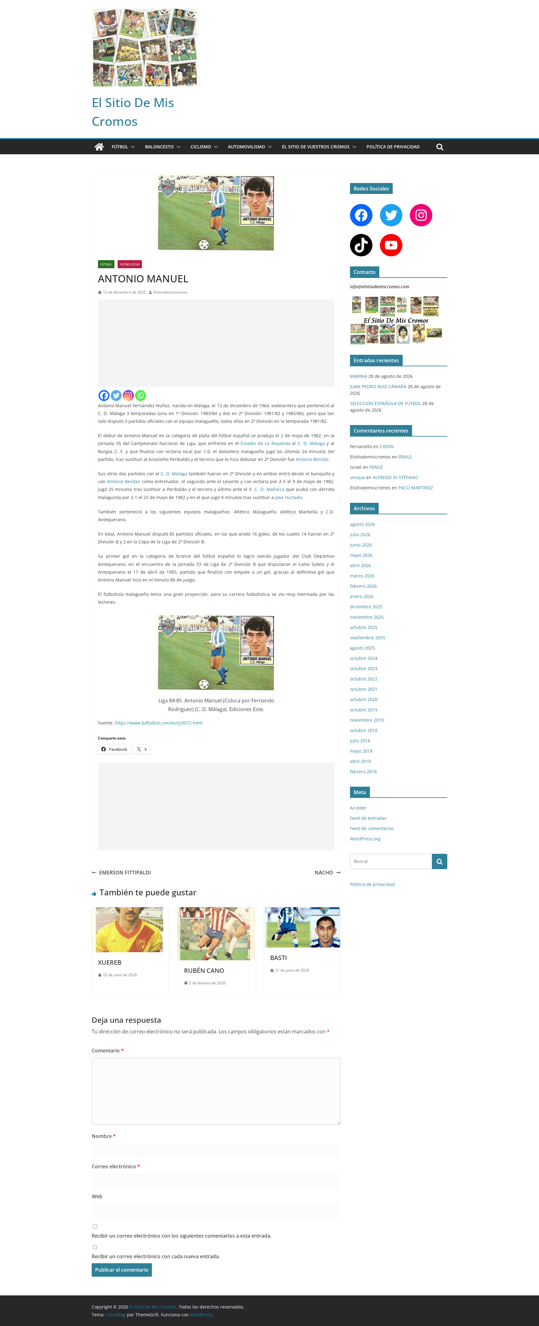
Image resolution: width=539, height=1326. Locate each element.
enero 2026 (361, 596)
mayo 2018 (361, 751)
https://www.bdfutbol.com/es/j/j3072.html (158, 723)
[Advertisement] (216, 343)
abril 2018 (360, 761)
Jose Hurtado (288, 497)
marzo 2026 (362, 576)
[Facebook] (104, 395)
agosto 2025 (362, 648)
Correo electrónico (116, 1166)
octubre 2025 (363, 627)
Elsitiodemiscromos (170, 292)
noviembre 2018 (367, 720)
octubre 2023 (363, 668)
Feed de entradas (368, 818)
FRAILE (405, 457)
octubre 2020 (363, 699)
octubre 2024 (363, 658)
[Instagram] (128, 395)
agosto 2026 (362, 524)
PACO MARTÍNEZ (415, 488)
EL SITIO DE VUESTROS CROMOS (316, 147)
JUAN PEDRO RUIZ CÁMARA (378, 386)
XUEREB (109, 962)
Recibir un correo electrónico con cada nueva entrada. (156, 1256)
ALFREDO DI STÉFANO (395, 477)
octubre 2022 (363, 679)
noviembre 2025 (367, 617)
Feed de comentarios (372, 828)
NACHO (324, 872)
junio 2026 (361, 545)
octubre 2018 (363, 730)
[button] (131, 146)
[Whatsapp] (140, 395)
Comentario (108, 1050)
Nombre (104, 1136)
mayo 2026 (361, 555)
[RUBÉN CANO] (216, 911)
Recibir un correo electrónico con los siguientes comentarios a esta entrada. (181, 1235)
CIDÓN (387, 446)
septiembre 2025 (367, 638)
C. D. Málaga (311, 443)
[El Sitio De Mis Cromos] (99, 146)
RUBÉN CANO (204, 970)
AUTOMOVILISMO (246, 147)
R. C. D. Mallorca (266, 489)
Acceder (358, 808)
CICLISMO (201, 147)
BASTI (278, 957)
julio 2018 (360, 741)
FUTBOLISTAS (129, 264)
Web (97, 1196)
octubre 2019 (363, 710)
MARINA (358, 376)
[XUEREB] (130, 911)
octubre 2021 (363, 689)
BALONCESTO (159, 147)
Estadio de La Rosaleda (265, 443)
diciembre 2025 (366, 607)
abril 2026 (360, 565)
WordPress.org (365, 839)
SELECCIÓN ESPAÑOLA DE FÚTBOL (385, 403)
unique (357, 477)
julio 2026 (360, 534)
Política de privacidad (393, 147)
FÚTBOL (120, 147)
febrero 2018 (363, 771)
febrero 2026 (363, 586)
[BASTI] (302, 911)
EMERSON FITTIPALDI (125, 872)
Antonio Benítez (312, 459)
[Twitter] (116, 395)
